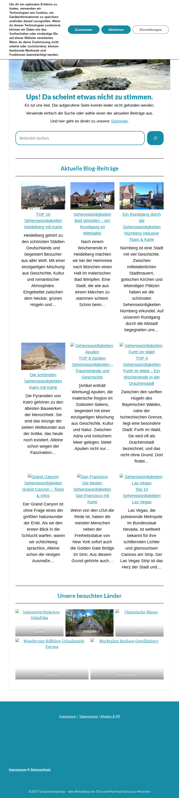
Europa (52, 674)
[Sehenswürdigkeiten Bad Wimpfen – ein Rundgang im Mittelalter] (92, 196)
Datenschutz (88, 716)
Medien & (108, 716)
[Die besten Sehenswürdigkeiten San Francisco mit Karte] (92, 477)
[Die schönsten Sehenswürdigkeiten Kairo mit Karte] (43, 357)
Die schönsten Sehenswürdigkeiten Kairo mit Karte (43, 381)
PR (118, 716)
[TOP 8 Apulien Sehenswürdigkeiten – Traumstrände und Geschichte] (92, 349)
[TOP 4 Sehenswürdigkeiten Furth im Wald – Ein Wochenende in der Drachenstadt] (142, 349)
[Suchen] (155, 138)
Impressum (67, 716)
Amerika (89, 631)
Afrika (39, 630)
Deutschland (127, 674)
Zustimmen (84, 29)
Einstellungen (151, 29)
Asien (139, 631)
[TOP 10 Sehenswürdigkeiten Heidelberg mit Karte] (43, 196)
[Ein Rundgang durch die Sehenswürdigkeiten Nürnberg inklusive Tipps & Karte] (142, 196)
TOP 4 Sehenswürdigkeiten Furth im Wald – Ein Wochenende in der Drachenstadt (142, 371)
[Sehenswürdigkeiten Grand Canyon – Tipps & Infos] (43, 477)
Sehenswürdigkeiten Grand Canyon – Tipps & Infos (43, 489)
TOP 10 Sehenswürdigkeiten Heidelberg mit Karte (43, 220)
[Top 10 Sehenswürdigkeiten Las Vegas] (142, 480)
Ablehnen (116, 29)
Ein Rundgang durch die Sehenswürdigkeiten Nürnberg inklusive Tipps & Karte (142, 227)
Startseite (119, 121)
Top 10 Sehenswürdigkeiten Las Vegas (142, 495)
